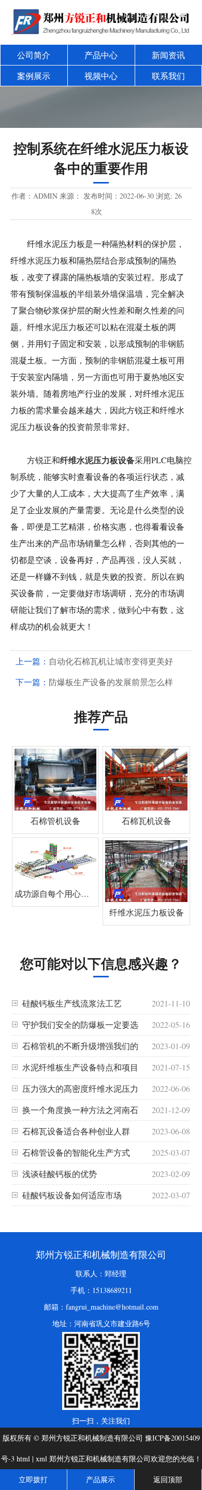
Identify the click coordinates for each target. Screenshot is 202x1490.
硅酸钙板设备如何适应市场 (72, 1195)
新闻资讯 (168, 54)
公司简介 (33, 54)
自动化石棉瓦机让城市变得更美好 (111, 661)
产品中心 (101, 54)
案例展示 (33, 75)
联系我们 (168, 75)
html (23, 1458)
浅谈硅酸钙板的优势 (59, 1173)
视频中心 (101, 75)
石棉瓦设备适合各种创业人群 (76, 1131)
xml (41, 1458)
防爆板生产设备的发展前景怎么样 (111, 681)
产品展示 (100, 1479)
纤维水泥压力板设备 (97, 460)
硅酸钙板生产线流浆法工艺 (72, 1003)
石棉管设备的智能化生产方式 (76, 1152)
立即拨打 (33, 1479)
